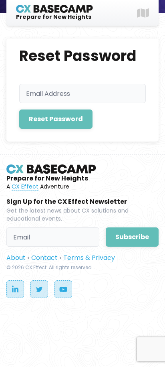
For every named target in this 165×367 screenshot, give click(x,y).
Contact (44, 257)
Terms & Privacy (89, 257)
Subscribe (132, 236)
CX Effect (25, 186)
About (16, 257)
